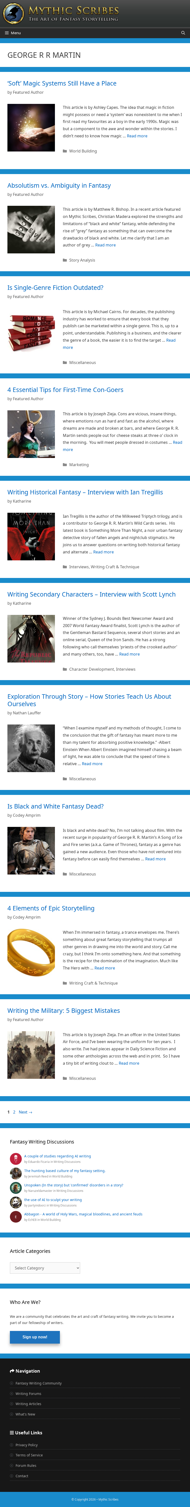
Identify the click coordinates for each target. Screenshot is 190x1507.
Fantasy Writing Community (38, 1383)
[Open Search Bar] (183, 32)
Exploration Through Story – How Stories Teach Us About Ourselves (89, 700)
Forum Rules (25, 1465)
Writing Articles (28, 1403)
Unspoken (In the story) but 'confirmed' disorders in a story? (73, 1185)
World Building (83, 151)
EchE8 (32, 1220)
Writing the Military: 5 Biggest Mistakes (63, 1010)
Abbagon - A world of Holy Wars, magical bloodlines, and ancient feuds (83, 1214)
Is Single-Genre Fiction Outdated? (55, 287)
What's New (25, 1414)
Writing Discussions (67, 1162)
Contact (21, 1476)
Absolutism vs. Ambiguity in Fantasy (59, 185)
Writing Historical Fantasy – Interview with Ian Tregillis (85, 492)
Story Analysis (82, 260)
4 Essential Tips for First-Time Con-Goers (65, 389)
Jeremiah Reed (38, 1176)
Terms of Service (29, 1455)
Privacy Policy (26, 1445)
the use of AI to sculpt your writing (53, 1199)
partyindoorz (37, 1205)
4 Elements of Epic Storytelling (51, 908)
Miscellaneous (82, 362)
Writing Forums (28, 1393)
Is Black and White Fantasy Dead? (55, 806)
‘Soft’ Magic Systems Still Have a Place (62, 83)
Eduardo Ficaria (39, 1162)
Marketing (79, 464)
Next (25, 1112)
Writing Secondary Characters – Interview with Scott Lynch (91, 594)
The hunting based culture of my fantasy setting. (65, 1170)
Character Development (91, 669)
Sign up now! (35, 1337)
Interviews (79, 567)
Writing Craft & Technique (115, 567)
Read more (137, 136)
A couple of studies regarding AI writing (57, 1156)
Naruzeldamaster (40, 1191)
